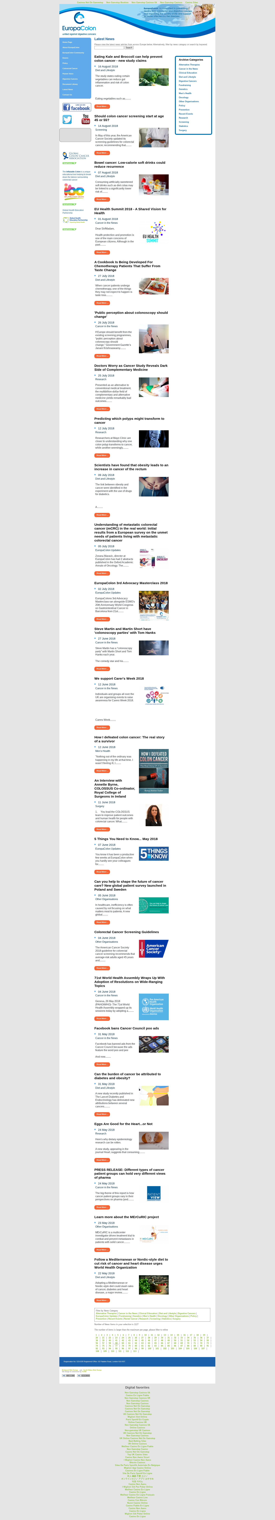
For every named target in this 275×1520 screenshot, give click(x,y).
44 (136, 1340)
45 (142, 1340)
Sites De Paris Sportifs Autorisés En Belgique (137, 1465)
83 (155, 1346)
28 (149, 1338)
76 (109, 1346)
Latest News (68, 89)
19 (204, 1335)
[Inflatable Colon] (75, 200)
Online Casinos (137, 1427)
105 (188, 1348)
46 (149, 1340)
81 (142, 1346)
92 (96, 1348)
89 (194, 1346)
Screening (184, 122)
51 (181, 1340)
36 (201, 1338)
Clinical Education (188, 73)
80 (136, 1346)
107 (203, 1348)
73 (207, 1343)
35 (194, 1338)
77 (116, 1346)
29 (155, 1338)
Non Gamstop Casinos (171, 2)
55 (207, 1340)
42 (122, 1340)
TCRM (84, 1371)
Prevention (184, 110)
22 (109, 1338)
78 (122, 1346)
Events (65, 58)
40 (109, 1340)
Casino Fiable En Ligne (137, 1505)
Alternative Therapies (189, 64)
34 (188, 1338)
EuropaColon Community (73, 53)
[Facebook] (77, 111)
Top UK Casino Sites (137, 1454)
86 (175, 1346)
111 (120, 1351)
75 (103, 1346)
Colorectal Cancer (70, 68)
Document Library (70, 84)
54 (201, 1340)
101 (157, 1348)
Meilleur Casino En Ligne (137, 1489)
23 (116, 1338)
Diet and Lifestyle (187, 77)
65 (155, 1343)
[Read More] (69, 163)
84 (162, 1346)
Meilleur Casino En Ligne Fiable (137, 1446)
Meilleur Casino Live (137, 1497)
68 (175, 1343)
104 (180, 1348)
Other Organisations (189, 101)
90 (201, 1346)
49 (168, 1340)
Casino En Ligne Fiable (137, 1395)
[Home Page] (87, 16)
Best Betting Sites (137, 1441)
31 (168, 1338)
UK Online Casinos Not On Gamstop (137, 1438)
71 (194, 1343)
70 (188, 1343)
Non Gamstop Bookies (117, 2)
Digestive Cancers (70, 79)
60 (122, 1343)
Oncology (183, 97)
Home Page (67, 42)
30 (162, 1338)
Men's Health (185, 93)
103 (172, 1348)
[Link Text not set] (69, 230)
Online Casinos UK (137, 1422)
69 (181, 1343)
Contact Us (67, 95)
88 (188, 1346)
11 (152, 1335)
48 (162, 1340)
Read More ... (102, 106)
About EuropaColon (71, 47)
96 (122, 1348)
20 (96, 1338)
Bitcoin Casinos (137, 1462)
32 (175, 1338)
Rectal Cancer (131, 1319)
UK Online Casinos (137, 1444)
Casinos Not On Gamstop (137, 1406)
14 (171, 1335)
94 (109, 1348)
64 (149, 1343)
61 (129, 1343)
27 (142, 1338)
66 (162, 1343)
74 (96, 1346)
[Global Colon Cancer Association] (76, 159)
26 (136, 1338)
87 (181, 1346)
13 (164, 1335)
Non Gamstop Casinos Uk (144, 2)
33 (181, 1338)
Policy (65, 63)
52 (188, 1340)
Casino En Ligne (137, 1492)
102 (165, 1348)
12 (158, 1335)
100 (149, 1348)
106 (195, 1348)
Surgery (183, 130)
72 (201, 1343)
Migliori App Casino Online (137, 1468)
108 (97, 1351)
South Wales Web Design (92, 1370)
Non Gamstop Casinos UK (137, 1398)
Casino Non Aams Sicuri (137, 1457)
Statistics (183, 126)
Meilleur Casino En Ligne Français (137, 1495)
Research (183, 118)
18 (197, 1335)
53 (194, 1340)
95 (116, 1348)
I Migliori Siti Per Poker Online (137, 1487)
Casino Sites (191, 2)
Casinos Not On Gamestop (90, 2)
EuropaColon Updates (106, 1316)
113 (135, 1351)
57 (103, 1343)
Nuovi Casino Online (137, 1503)
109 (105, 1351)
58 (109, 1343)
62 (136, 1343)
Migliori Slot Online (137, 1417)
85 (168, 1346)
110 (112, 1351)
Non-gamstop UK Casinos (137, 1430)
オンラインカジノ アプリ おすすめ (137, 1479)
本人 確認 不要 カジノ (137, 1476)
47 (155, 1340)
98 (136, 1348)
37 (207, 1338)
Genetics (183, 89)
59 (116, 1343)
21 (103, 1338)
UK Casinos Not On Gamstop (137, 1414)
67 (168, 1343)
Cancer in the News (188, 69)
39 (103, 1340)
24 (122, 1338)
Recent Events (186, 114)
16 (184, 1335)
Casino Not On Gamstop (137, 1452)
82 (149, 1346)
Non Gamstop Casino (137, 1449)
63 (142, 1343)
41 (116, 1340)
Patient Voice (68, 74)
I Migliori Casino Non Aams (137, 1460)
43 (129, 1340)
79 (129, 1346)
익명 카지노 (137, 1481)
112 (127, 1351)
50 (175, 1340)
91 (207, 1346)
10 (145, 1335)
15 (178, 1335)
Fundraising (185, 85)
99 (142, 1348)
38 (96, 1340)
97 (129, 1348)
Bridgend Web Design (70, 1370)
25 (129, 1338)
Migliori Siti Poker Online (137, 1514)
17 (191, 1335)
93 (103, 1348)
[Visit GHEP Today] (75, 223)
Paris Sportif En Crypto (137, 1419)
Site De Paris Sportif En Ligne (137, 1473)
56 (96, 1343)
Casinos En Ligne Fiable (137, 1470)
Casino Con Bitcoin (137, 1500)
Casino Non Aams (137, 1484)
